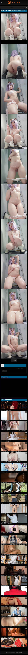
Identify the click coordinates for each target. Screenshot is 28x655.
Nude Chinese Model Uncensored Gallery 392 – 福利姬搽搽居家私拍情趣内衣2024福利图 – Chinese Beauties (14, 430)
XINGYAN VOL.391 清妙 (6, 492)
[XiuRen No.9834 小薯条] (14, 642)
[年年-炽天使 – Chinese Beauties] (14, 590)
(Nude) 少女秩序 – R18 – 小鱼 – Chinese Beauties (11, 585)
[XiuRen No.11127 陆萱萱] (14, 508)
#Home (12, 7)
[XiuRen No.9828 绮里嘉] (14, 405)
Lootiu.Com (14, 2)
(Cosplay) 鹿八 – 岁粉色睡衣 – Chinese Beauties (11, 461)
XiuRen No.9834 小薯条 (6, 647)
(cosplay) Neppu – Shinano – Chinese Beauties (11, 472)
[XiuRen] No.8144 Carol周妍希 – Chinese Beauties (11, 606)
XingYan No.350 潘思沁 (6, 503)
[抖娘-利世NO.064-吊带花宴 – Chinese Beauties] (14, 621)
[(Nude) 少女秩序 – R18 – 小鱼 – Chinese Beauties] (14, 580)
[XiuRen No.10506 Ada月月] (14, 529)
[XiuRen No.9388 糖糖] (14, 415)
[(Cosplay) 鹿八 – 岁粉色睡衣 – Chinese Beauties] (14, 456)
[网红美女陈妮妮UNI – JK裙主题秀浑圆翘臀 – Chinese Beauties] (14, 539)
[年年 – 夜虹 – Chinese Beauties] (14, 632)
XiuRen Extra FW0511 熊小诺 (7, 523)
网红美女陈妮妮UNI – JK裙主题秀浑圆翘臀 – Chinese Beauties (14, 544)
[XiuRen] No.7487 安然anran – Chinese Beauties (11, 451)
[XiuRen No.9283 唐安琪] (14, 436)
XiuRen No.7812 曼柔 (5, 565)
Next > (15, 360)
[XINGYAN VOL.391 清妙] (14, 487)
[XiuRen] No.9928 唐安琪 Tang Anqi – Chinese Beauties (12, 482)
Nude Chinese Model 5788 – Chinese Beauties (10, 554)
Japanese (4, 370)
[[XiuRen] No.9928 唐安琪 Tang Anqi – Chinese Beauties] (14, 477)
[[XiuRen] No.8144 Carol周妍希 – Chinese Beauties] (14, 601)
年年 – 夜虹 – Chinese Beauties (7, 637)
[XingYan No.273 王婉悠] (14, 611)
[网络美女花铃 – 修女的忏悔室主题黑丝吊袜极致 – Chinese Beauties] (14, 570)
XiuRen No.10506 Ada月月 (6, 534)
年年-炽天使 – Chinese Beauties (7, 596)
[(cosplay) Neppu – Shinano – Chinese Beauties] (14, 467)
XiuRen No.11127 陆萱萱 (6, 513)
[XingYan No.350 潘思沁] (14, 498)
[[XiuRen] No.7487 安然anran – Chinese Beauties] (14, 446)
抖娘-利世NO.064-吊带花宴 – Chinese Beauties (10, 627)
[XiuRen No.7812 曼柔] (14, 559)
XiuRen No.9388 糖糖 (5, 420)
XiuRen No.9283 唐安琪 (6, 441)
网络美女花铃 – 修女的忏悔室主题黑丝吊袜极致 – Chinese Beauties (14, 575)
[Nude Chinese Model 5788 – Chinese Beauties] (14, 549)
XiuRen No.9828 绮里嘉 (6, 410)
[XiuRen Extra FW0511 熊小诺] (14, 518)
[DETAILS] (2, 365)
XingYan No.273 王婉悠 (6, 616)
